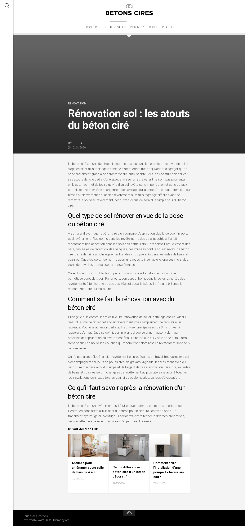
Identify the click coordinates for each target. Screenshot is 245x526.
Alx (67, 520)
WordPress (44, 520)
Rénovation (118, 27)
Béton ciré (137, 27)
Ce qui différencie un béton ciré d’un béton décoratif (129, 471)
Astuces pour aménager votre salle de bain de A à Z (88, 467)
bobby (77, 143)
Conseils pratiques (162, 27)
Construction (96, 27)
